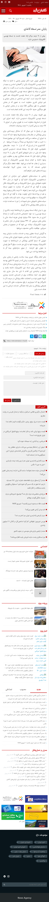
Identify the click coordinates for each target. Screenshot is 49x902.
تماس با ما (30, 2)
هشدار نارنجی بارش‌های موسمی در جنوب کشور (29, 531)
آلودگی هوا (41, 856)
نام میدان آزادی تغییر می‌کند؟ (35, 509)
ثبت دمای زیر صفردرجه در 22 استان (34, 764)
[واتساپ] (44, 336)
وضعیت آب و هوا (39, 851)
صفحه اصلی (44, 2)
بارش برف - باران (20, 851)
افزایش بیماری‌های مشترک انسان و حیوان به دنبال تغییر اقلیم (27, 321)
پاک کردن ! (16, 400)
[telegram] (1, 2)
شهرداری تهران (25, 842)
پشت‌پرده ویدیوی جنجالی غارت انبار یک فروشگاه (19, 571)
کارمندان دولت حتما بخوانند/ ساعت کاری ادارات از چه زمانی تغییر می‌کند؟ (24, 727)
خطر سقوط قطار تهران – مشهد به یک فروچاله (20, 608)
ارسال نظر (7, 400)
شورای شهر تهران (19, 846)
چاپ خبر (8, 21)
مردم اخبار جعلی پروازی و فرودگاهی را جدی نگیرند (30, 755)
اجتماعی (43, 546)
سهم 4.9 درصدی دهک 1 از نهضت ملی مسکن (32, 770)
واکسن (42, 860)
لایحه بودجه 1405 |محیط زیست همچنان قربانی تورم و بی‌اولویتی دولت (25, 331)
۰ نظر (16, 21)
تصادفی (9, 689)
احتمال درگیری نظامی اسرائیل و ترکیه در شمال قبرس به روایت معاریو (25, 695)
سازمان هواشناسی (39, 846)
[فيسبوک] (36, 336)
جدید (39, 689)
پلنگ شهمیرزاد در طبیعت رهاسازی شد (34, 327)
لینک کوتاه (31, 341)
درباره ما (36, 2)
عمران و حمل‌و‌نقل (39, 750)
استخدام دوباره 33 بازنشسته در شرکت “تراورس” (31, 785)
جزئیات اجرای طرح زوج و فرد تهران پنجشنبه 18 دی (18, 551)
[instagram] (5, 2)
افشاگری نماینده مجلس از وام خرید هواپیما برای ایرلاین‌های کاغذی (26, 779)
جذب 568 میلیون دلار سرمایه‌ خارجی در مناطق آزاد (30, 761)
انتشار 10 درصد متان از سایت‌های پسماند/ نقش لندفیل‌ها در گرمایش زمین (24, 324)
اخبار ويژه (43, 631)
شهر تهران (41, 842)
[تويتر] (32, 336)
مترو (28, 856)
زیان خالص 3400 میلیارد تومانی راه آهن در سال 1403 (29, 773)
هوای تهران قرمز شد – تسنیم (25, 580)
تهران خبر (16, 856)
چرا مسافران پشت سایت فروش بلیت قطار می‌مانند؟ (27, 537)
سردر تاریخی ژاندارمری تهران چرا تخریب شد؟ (30, 515)
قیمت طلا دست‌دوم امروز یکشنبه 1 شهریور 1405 (28, 503)
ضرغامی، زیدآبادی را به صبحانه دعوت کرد (31, 441)
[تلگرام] (40, 336)
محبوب (23, 689)
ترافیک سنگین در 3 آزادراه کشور (36, 776)
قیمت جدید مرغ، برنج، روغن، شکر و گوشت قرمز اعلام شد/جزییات (26, 699)
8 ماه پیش (10, 755)
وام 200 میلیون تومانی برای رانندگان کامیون (32, 758)
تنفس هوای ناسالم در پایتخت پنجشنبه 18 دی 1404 (30, 317)
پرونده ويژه (42, 603)
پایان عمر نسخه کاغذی (35, 29)
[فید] (9, 2)
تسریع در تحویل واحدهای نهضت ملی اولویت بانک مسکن (28, 767)
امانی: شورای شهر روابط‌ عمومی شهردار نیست (20, 561)
